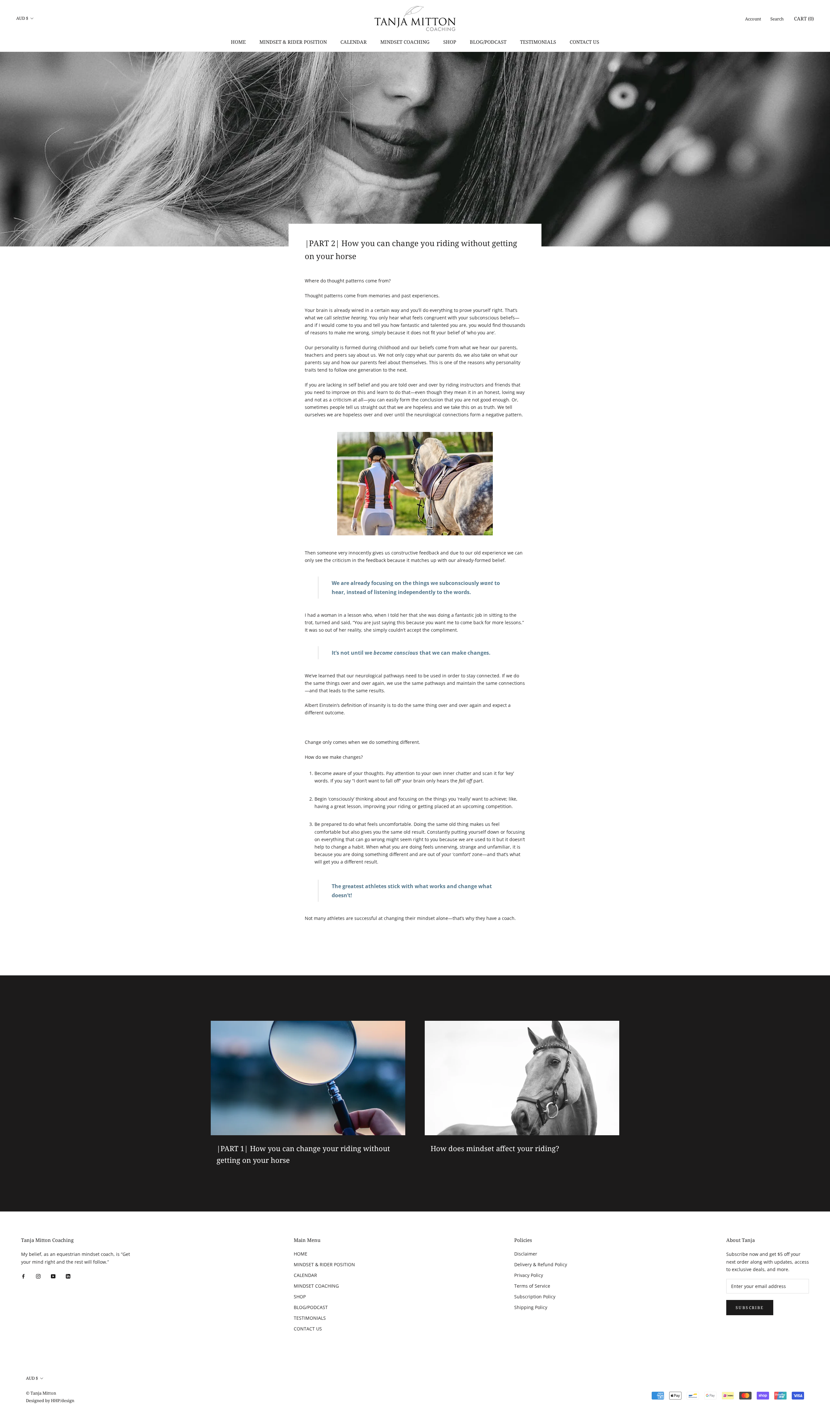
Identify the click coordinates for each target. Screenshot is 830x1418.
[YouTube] (53, 1276)
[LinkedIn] (68, 1276)
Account (753, 19)
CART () (804, 18)
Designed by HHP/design (50, 1400)
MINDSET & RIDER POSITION (293, 42)
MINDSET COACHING (405, 42)
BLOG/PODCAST (488, 42)
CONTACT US (584, 42)
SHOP (449, 42)
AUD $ (22, 18)
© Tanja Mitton (41, 1393)
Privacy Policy (528, 1275)
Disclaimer (525, 1254)
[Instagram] (38, 1276)
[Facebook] (23, 1276)
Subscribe (750, 1307)
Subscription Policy (534, 1296)
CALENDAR (353, 42)
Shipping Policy (530, 1307)
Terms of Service (532, 1286)
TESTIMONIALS (538, 42)
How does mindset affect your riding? (495, 1148)
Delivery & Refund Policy (540, 1264)
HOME (238, 42)
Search (777, 19)
